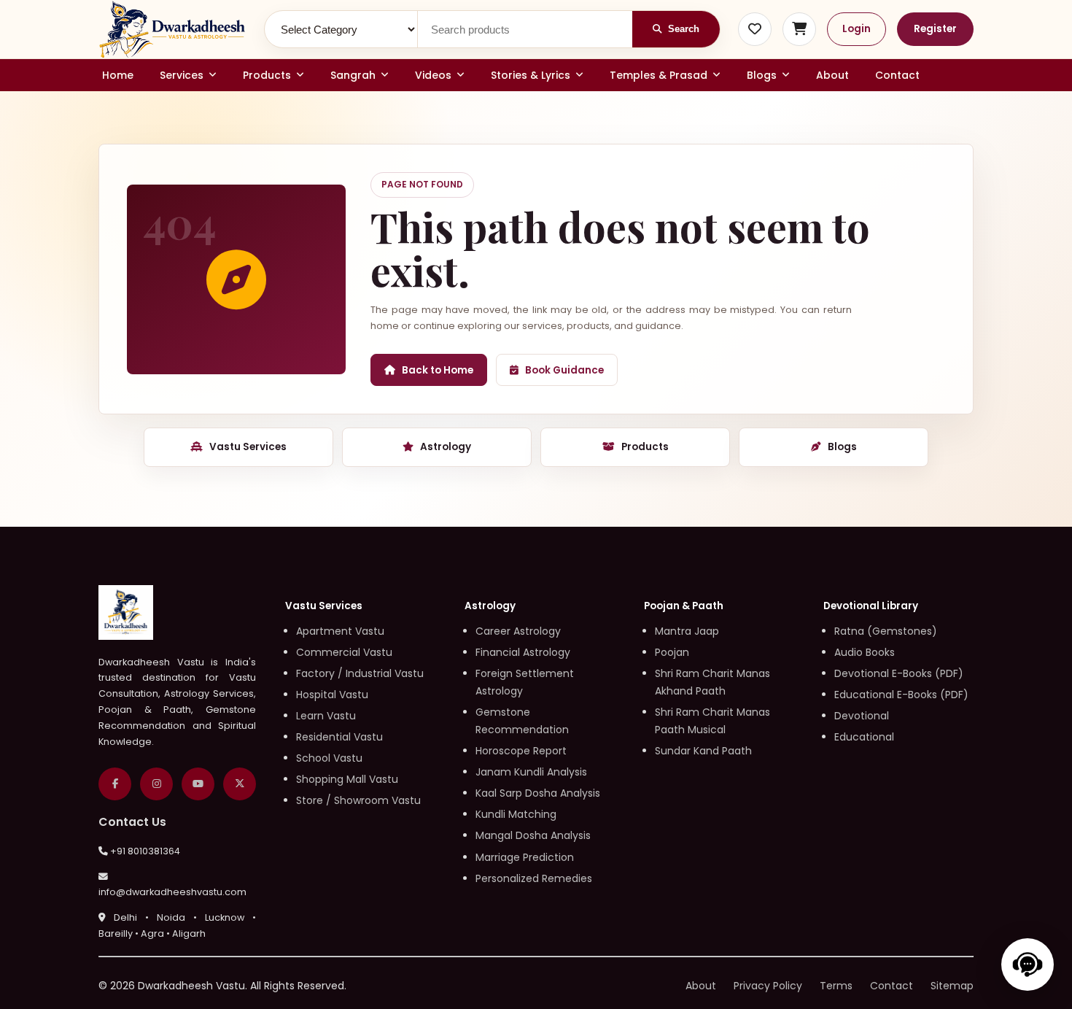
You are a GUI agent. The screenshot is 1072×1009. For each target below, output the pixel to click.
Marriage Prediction (524, 857)
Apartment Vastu (340, 631)
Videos (433, 75)
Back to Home (437, 370)
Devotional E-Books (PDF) (898, 673)
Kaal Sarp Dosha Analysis (537, 793)
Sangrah (353, 75)
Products (267, 75)
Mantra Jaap (687, 631)
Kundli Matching (515, 814)
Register (935, 29)
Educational (864, 737)
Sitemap (952, 985)
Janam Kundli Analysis (531, 772)
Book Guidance (564, 370)
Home (117, 75)
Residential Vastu (339, 737)
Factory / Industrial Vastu (360, 673)
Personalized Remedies (533, 878)
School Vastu (329, 758)
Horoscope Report (521, 750)
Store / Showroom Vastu (358, 800)
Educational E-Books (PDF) (901, 694)
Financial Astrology (522, 652)
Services (181, 75)
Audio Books (864, 652)
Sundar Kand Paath (703, 750)
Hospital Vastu (332, 694)
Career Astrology (518, 631)
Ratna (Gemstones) (885, 631)
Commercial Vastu (344, 652)
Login (856, 29)
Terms (836, 985)
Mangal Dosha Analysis (533, 835)
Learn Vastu (326, 715)
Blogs (762, 75)
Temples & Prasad (658, 75)
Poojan (672, 652)
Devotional (861, 715)
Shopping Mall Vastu (347, 779)
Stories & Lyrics (530, 75)
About (832, 75)
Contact (897, 75)
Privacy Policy (768, 985)
